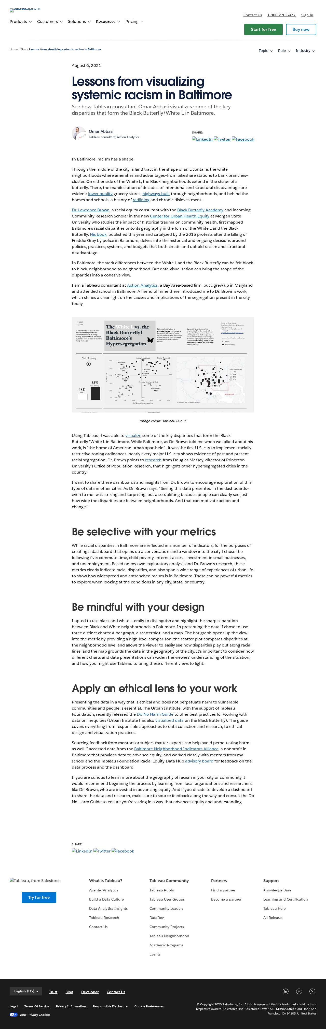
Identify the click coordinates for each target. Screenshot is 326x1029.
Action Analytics (142, 285)
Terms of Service (36, 1006)
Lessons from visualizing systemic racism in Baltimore (65, 49)
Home (14, 49)
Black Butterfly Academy (200, 210)
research (153, 460)
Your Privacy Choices (35, 1014)
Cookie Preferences (149, 1006)
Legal (13, 1006)
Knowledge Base (277, 890)
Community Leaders (166, 908)
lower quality (100, 193)
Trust (53, 992)
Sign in (307, 15)
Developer (90, 992)
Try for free (39, 897)
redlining (141, 199)
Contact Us (98, 926)
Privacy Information (71, 1006)
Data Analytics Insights (108, 908)
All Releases (273, 917)
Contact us (252, 15)
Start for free (263, 29)
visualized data (169, 720)
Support (271, 880)
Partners (219, 880)
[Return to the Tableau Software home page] (29, 8)
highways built (156, 193)
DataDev (157, 917)
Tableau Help (274, 908)
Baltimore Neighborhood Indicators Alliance (176, 749)
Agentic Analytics (103, 890)
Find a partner (223, 890)
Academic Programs (166, 945)
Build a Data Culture (106, 899)
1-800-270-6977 (281, 15)
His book (98, 234)
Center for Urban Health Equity (179, 216)
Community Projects (167, 926)
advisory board (199, 761)
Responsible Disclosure (110, 1006)
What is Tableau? (105, 880)
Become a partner (226, 899)
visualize (133, 435)
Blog (23, 49)
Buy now (301, 29)
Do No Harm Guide (155, 714)
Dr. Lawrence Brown (91, 210)
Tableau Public (162, 890)
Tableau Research (104, 917)
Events (155, 954)
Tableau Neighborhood (169, 936)
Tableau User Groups (167, 899)
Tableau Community (169, 880)
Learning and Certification (285, 899)
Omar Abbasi (101, 131)
